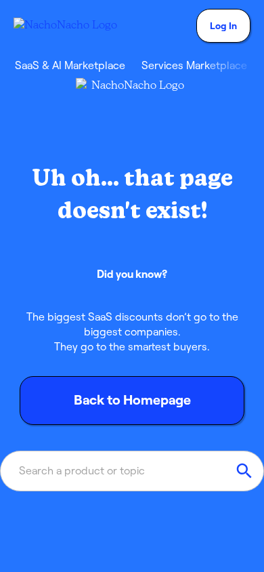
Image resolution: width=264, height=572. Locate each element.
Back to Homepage (132, 399)
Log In (223, 25)
